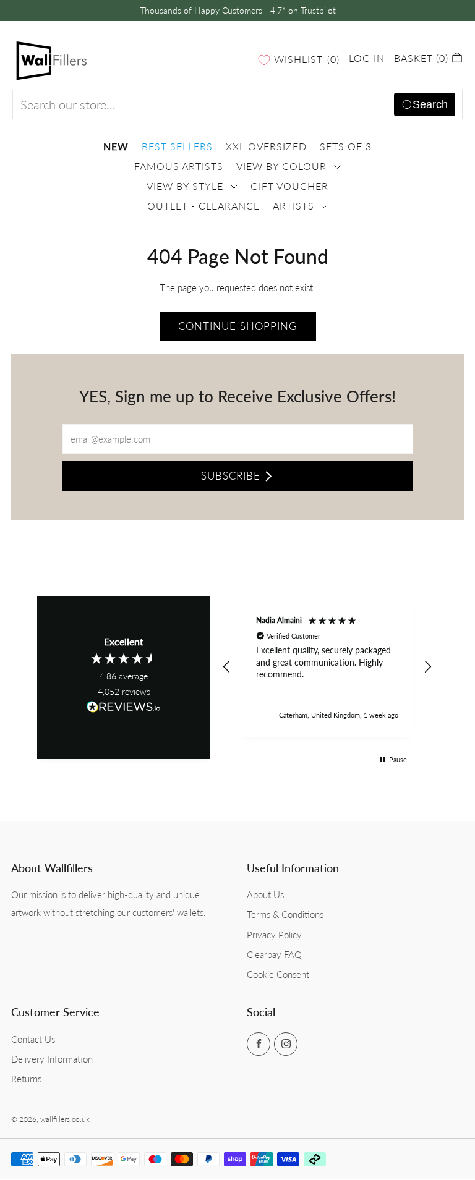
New (116, 146)
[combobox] (237, 104)
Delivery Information (52, 1058)
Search (430, 104)
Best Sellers (177, 146)
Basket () (422, 58)
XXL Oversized (266, 146)
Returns (26, 1078)
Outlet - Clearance (203, 205)
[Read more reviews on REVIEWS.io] (124, 710)
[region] (327, 667)
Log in (367, 58)
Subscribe (230, 475)
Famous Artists (178, 166)
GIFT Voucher (289, 186)
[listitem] (237, 10)
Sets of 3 (346, 146)
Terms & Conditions (285, 914)
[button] (227, 667)
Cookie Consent (278, 974)
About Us (265, 894)
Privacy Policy (274, 934)
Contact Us (33, 1039)
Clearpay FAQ (274, 954)
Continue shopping (237, 326)
